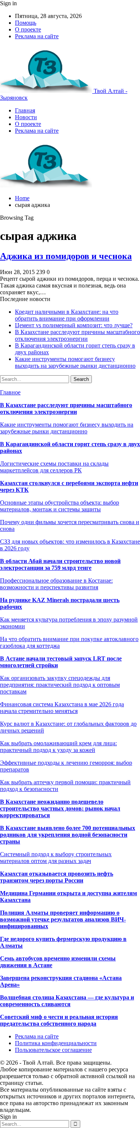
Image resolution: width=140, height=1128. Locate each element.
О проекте (28, 29)
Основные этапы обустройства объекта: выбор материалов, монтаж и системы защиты (59, 505)
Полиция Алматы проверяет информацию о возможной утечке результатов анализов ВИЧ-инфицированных (63, 919)
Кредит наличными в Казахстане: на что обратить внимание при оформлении (66, 315)
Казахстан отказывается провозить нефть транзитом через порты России (56, 877)
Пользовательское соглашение (53, 1050)
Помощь (25, 22)
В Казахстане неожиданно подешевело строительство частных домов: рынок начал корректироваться (60, 808)
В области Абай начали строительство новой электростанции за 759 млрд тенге (60, 564)
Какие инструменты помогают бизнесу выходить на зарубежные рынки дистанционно (75, 362)
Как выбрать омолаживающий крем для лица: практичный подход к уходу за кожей (58, 746)
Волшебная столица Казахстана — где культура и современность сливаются (67, 1000)
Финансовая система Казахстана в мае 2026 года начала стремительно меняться (62, 707)
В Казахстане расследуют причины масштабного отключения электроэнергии (77, 335)
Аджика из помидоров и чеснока (66, 256)
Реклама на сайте (37, 36)
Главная (25, 110)
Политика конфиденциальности (56, 1043)
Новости (26, 117)
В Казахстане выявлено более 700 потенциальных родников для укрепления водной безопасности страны (67, 835)
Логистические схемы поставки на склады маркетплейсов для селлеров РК (54, 466)
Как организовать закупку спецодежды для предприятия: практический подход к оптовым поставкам (60, 685)
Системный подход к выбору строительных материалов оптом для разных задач (56, 857)
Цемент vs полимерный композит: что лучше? (74, 325)
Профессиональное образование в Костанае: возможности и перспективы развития (56, 583)
